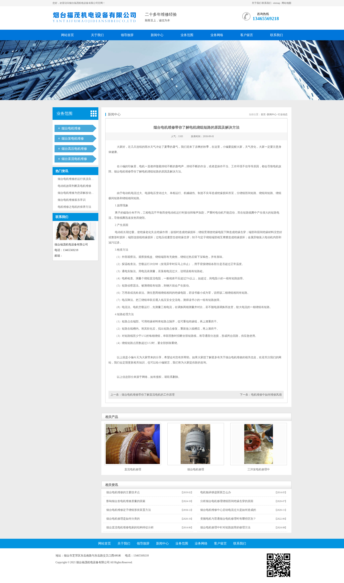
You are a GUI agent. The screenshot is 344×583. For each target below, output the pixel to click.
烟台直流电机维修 (74, 159)
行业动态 (282, 114)
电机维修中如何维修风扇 (266, 394)
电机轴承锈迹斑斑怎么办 (215, 492)
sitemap (276, 3)
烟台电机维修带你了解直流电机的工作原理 (148, 394)
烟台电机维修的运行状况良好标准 (79, 178)
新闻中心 (157, 35)
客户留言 (246, 35)
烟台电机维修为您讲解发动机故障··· (80, 192)
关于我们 (256, 3)
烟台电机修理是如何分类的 (123, 518)
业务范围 (187, 35)
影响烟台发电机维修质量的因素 (125, 501)
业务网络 (216, 35)
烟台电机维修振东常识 (72, 199)
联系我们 (266, 3)
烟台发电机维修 (73, 138)
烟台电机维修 (71, 128)
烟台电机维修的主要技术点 (123, 492)
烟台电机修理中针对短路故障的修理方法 (225, 527)
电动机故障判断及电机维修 (74, 185)
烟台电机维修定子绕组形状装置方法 (128, 509)
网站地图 (286, 3)
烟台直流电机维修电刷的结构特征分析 (130, 527)
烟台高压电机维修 (74, 148)
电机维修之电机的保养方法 (74, 206)
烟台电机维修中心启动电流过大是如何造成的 (228, 509)
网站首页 (67, 35)
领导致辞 (127, 35)
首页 (263, 114)
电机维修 (125, 171)
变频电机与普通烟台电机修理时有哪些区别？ (228, 518)
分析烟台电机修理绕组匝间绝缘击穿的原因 (226, 501)
